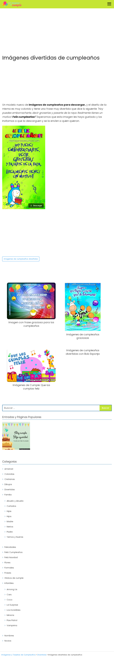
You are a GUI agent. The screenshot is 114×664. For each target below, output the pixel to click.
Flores (7, 562)
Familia (8, 494)
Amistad (8, 468)
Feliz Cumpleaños (13, 552)
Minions (10, 615)
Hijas (9, 511)
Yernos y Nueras (15, 536)
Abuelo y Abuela (15, 500)
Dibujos (8, 484)
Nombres (9, 635)
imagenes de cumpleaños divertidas (21, 259)
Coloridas (9, 474)
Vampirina (12, 625)
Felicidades (10, 547)
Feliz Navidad (11, 557)
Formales (9, 567)
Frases (7, 572)
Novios (7, 640)
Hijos (9, 516)
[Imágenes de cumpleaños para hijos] (16, 436)
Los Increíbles (13, 609)
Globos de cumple (13, 577)
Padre (10, 531)
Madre (10, 521)
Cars (9, 594)
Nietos (10, 526)
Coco (9, 599)
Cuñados (11, 506)
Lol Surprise (12, 604)
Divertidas (9, 489)
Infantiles (9, 583)
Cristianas (9, 479)
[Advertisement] (57, 32)
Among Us (12, 589)
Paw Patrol (12, 620)
